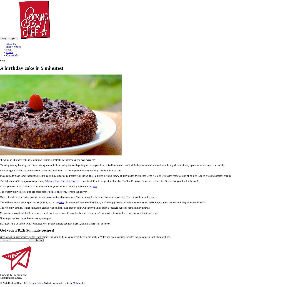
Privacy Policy (36, 283)
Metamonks (78, 283)
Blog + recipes (13, 46)
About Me (11, 44)
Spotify (145, 213)
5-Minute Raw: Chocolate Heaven (62, 181)
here (95, 186)
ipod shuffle (25, 213)
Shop (8, 49)
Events (9, 52)
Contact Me (12, 55)
